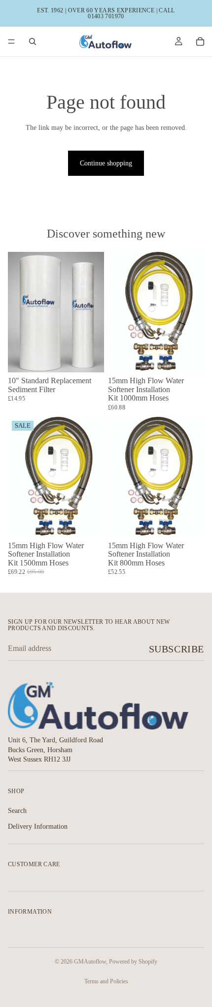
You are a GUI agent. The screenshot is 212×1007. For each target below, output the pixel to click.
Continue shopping (106, 163)
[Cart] (200, 41)
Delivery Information (38, 826)
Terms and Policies (106, 981)
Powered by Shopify (133, 961)
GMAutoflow (90, 961)
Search (17, 810)
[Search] (32, 41)
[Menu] (11, 41)
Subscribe (176, 649)
